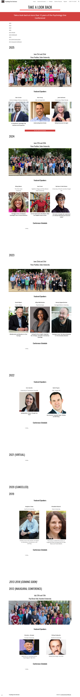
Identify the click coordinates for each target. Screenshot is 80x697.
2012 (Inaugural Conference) (15, 42)
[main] (40, 8)
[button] (78, 1)
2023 (10, 28)
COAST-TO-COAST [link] (73, 1)
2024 (10, 25)
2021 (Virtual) (12, 32)
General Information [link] (41, 1)
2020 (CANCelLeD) (13, 35)
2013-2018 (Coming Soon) (14, 39)
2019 (10, 37)
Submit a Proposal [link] (58, 1)
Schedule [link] (50, 1)
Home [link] (34, 1)
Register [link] (65, 1)
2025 (10, 23)
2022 (10, 30)
